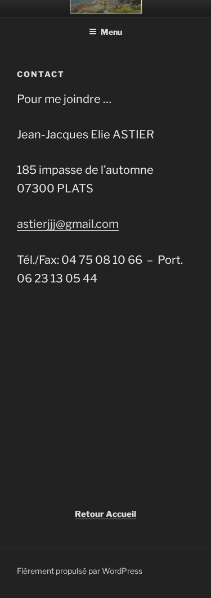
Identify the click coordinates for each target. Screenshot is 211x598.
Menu (111, 32)
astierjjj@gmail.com (68, 224)
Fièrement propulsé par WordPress (79, 570)
